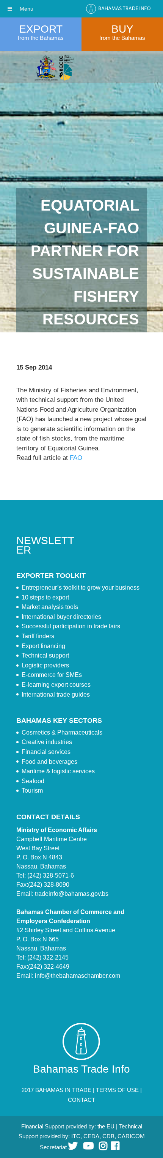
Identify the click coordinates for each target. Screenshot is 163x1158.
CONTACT (81, 1100)
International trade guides (56, 694)
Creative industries (47, 742)
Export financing (43, 646)
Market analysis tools (50, 607)
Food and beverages (49, 761)
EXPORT (41, 29)
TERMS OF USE (117, 1090)
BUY (122, 29)
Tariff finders (38, 636)
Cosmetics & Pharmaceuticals (62, 732)
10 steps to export (45, 597)
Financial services (46, 752)
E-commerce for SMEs (52, 675)
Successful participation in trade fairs (71, 626)
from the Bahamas (41, 38)
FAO (76, 457)
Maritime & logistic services (58, 771)
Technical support (45, 655)
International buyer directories (61, 617)
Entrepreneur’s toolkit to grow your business (80, 587)
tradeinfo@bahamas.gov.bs (71, 894)
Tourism (32, 790)
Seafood (33, 781)
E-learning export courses (56, 684)
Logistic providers (45, 665)
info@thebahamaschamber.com (77, 975)
